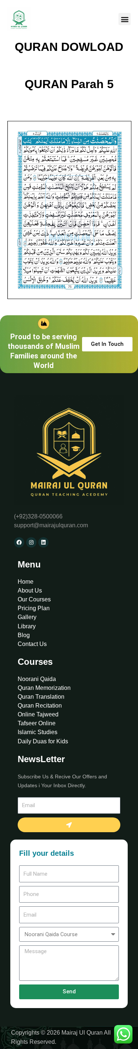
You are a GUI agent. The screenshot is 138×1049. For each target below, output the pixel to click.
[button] (124, 19)
